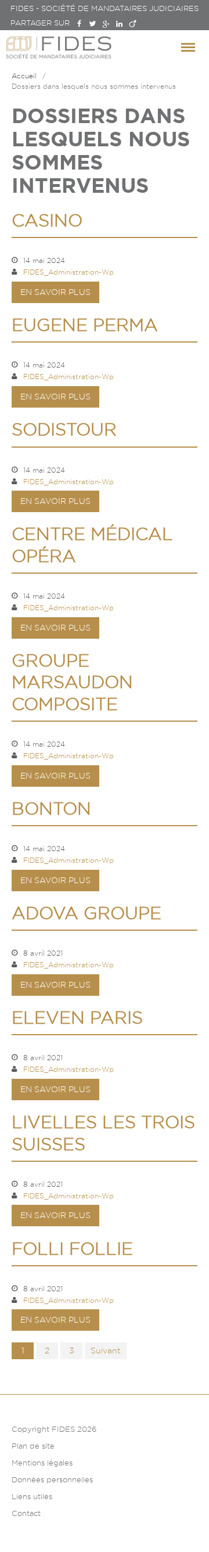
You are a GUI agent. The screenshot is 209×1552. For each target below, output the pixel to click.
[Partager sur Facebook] (79, 23)
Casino (47, 220)
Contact (26, 1513)
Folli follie (72, 1248)
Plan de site (33, 1446)
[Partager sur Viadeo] (132, 23)
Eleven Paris (77, 1017)
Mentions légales (42, 1463)
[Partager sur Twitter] (92, 23)
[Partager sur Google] (106, 23)
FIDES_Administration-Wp (68, 272)
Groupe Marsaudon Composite (72, 682)
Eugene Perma (85, 324)
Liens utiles (32, 1496)
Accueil (24, 76)
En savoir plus (55, 292)
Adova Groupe (86, 913)
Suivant (106, 1350)
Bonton (51, 808)
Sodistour (64, 429)
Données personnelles (52, 1479)
